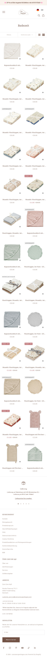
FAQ (3, 532)
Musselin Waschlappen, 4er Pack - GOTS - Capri (35, 132)
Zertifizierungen (7, 567)
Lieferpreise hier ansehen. (23, 498)
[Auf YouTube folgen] (22, 648)
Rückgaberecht (7, 522)
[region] (23, 490)
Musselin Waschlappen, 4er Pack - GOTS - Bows (35, 166)
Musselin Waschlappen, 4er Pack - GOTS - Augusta (12, 200)
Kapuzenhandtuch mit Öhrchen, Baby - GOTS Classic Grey (12, 334)
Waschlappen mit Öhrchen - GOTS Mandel (12, 468)
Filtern (9, 35)
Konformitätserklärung (9, 546)
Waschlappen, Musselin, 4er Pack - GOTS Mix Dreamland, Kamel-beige (12, 300)
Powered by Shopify (34, 654)
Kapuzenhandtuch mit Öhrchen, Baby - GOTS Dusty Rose (35, 233)
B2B (3, 552)
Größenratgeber (7, 573)
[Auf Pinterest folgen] (16, 648)
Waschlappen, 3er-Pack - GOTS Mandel (35, 401)
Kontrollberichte (7, 549)
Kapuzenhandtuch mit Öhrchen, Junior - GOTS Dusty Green (34, 468)
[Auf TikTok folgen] (28, 648)
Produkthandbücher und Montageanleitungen (16, 542)
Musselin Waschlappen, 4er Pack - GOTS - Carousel (12, 132)
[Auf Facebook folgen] (3, 648)
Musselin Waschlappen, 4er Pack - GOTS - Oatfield (12, 367)
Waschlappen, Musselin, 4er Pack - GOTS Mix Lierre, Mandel (35, 367)
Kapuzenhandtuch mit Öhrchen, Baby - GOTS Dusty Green (12, 267)
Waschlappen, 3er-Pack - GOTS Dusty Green (35, 267)
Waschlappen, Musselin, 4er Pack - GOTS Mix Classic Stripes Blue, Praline (12, 233)
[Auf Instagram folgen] (10, 648)
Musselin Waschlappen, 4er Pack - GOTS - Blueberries (35, 99)
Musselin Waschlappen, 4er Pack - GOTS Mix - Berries (12, 434)
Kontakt (4, 519)
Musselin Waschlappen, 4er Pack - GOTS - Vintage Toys (12, 99)
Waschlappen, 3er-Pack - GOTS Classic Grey (35, 334)
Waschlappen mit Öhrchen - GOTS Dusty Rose (35, 434)
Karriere (5, 570)
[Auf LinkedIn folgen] (35, 648)
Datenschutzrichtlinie (9, 535)
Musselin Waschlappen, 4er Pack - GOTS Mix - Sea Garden (12, 166)
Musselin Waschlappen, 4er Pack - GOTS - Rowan (35, 65)
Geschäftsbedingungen (9, 529)
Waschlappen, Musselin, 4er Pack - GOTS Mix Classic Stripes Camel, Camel (35, 300)
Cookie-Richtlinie (8, 539)
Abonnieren (11, 640)
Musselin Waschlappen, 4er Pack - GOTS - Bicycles (35, 200)
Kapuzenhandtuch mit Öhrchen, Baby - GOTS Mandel (12, 401)
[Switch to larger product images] (39, 34)
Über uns (5, 563)
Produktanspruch (7, 525)
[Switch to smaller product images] (43, 34)
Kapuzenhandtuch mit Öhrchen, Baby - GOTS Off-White (12, 65)
